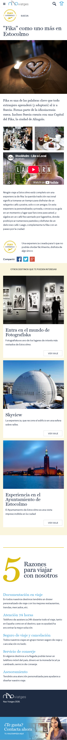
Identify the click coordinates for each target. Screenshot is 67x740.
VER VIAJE (53, 353)
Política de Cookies (11, 710)
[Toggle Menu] (4, 4)
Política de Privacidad (35, 710)
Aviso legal (54, 710)
